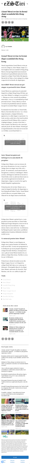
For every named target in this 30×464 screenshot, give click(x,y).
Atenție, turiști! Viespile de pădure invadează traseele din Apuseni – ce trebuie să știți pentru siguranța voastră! (18, 311)
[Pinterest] (9, 22)
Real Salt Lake (7, 299)
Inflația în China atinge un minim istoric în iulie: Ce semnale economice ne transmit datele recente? (17, 329)
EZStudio (9, 46)
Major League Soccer (9, 291)
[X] (6, 22)
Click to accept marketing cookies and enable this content (15, 142)
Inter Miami (6, 282)
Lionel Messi (7, 279)
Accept (15, 457)
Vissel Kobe (6, 288)
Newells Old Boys (8, 296)
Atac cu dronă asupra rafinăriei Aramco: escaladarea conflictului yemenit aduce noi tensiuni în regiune (21, 423)
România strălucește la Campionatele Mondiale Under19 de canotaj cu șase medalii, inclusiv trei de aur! (17, 320)
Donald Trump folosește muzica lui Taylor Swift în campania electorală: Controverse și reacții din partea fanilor (14, 388)
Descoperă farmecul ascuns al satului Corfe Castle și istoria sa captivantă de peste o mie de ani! (14, 382)
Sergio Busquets (8, 293)
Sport (2, 18)
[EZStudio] (3, 46)
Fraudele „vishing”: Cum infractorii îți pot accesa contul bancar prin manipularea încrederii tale (13, 394)
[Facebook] (2, 22)
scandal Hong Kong (9, 285)
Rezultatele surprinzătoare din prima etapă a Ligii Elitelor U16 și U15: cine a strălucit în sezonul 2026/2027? (14, 375)
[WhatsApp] (12, 22)
